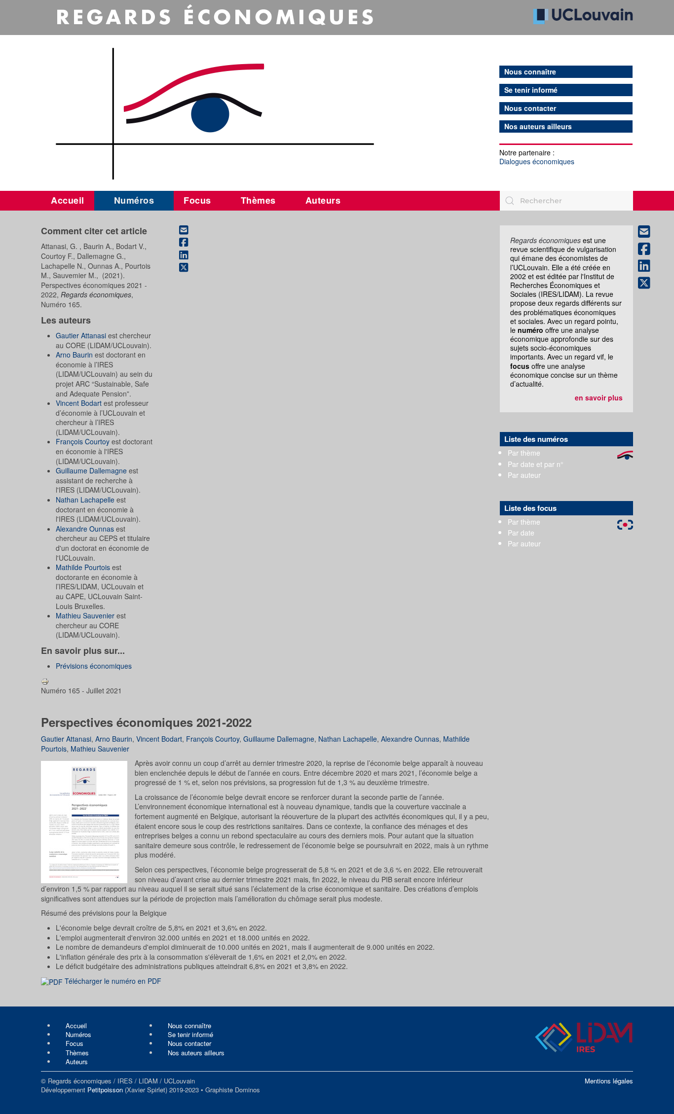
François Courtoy (83, 441)
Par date (521, 532)
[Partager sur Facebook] (189, 243)
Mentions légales (609, 1080)
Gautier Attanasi (81, 335)
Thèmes (258, 200)
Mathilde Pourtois (83, 567)
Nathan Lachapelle (85, 499)
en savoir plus (599, 397)
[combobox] (566, 201)
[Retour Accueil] (337, 92)
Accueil (67, 200)
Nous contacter (530, 108)
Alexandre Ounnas (85, 529)
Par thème (524, 452)
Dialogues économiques (536, 161)
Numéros (134, 200)
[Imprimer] (45, 680)
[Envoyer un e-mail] (189, 230)
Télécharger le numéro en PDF (112, 981)
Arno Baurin (74, 354)
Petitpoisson (105, 1089)
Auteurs (323, 200)
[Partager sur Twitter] (189, 268)
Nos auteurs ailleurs (538, 126)
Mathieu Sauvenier (85, 615)
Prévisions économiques (94, 666)
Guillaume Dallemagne (91, 470)
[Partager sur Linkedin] (189, 255)
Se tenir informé (531, 90)
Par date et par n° (535, 464)
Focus (197, 200)
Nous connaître (530, 72)
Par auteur (524, 474)
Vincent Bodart (79, 403)
